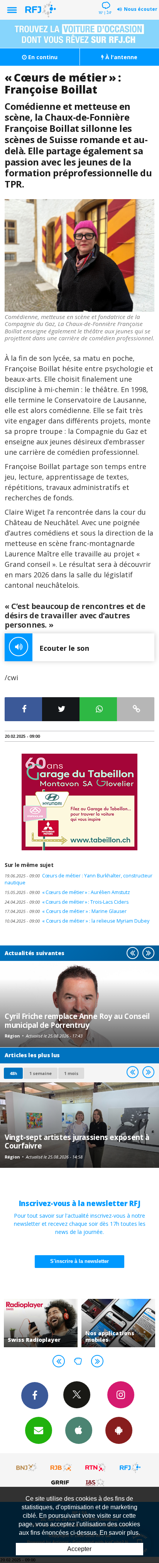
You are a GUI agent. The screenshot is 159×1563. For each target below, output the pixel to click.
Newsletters (38, 1430)
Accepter (79, 1549)
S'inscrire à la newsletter (79, 1261)
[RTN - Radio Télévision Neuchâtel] (95, 1467)
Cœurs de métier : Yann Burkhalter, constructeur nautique (78, 879)
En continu (42, 57)
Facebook (34, 1395)
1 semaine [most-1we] (40, 1073)
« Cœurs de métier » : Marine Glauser (66, 911)
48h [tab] (13, 1073)
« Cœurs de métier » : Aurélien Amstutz (67, 892)
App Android (118, 1430)
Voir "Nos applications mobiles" (118, 1323)
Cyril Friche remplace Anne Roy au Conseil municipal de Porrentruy (77, 1020)
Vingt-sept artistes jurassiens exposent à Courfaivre (77, 1141)
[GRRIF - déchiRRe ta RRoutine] (61, 1482)
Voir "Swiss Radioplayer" (41, 1323)
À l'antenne (120, 57)
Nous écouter (140, 9)
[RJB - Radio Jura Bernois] (61, 1467)
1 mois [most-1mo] (71, 1073)
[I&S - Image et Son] (95, 1482)
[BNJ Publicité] (27, 1467)
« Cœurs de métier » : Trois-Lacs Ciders (67, 902)
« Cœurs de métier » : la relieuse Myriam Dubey (77, 921)
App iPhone (78, 1430)
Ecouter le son (64, 648)
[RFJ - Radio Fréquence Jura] (130, 1467)
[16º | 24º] (104, 1)
